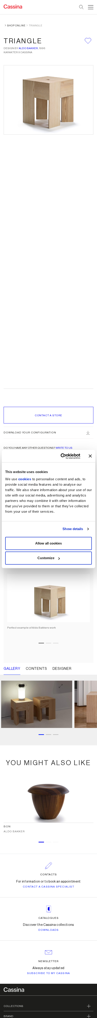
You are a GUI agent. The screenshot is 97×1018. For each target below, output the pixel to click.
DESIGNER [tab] (62, 668)
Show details (72, 529)
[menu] (90, 7)
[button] (90, 7)
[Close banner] (90, 456)
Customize (45, 558)
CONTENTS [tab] (36, 668)
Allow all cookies (48, 543)
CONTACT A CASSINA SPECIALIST (48, 886)
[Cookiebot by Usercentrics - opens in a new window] (61, 456)
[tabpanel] (48, 587)
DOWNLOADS (48, 930)
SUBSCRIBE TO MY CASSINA (48, 973)
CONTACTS (48, 874)
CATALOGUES (48, 918)
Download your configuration (30, 432)
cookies (24, 479)
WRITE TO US (64, 447)
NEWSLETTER (48, 961)
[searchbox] (81, 7)
